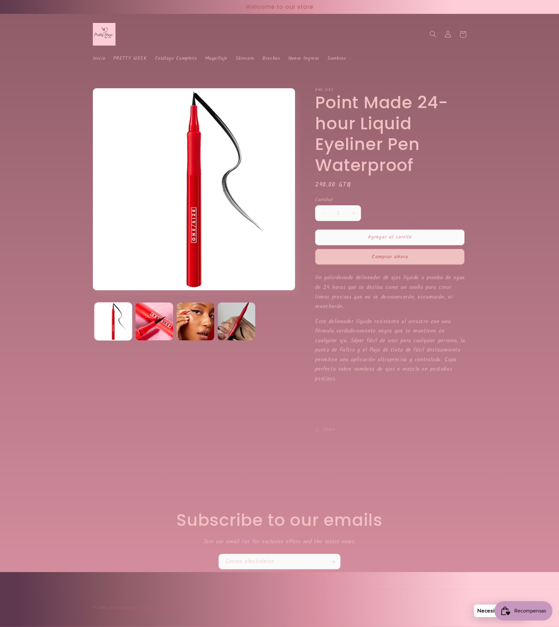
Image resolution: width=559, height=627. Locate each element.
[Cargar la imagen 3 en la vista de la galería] (195, 321)
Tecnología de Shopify (157, 608)
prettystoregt (122, 608)
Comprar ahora (390, 257)
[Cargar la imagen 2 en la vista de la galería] (154, 321)
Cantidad (324, 200)
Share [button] (329, 429)
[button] (433, 34)
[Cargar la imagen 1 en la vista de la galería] (113, 321)
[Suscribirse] (332, 561)
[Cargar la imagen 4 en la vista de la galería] (237, 321)
